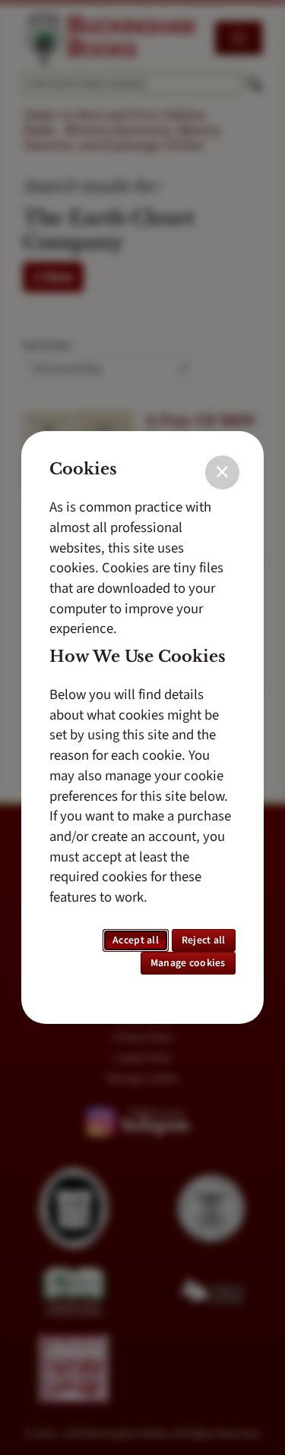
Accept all (135, 940)
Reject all (204, 940)
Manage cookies (188, 963)
